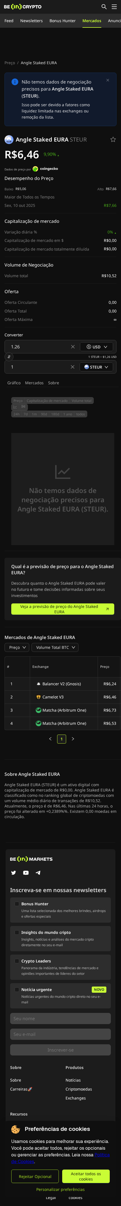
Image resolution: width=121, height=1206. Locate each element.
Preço (10, 62)
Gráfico (14, 382)
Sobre (53, 382)
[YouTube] (26, 873)
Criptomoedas (79, 1089)
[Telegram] (38, 873)
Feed (9, 20)
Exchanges (76, 1098)
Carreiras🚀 (21, 1089)
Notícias (73, 1080)
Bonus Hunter (63, 20)
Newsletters (31, 20)
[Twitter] (13, 873)
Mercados (91, 20)
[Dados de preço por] (45, 169)
